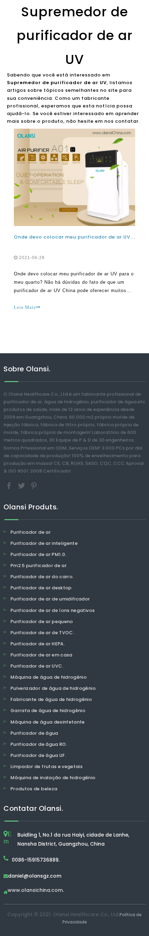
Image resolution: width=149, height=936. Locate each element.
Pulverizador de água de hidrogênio (53, 688)
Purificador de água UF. (38, 755)
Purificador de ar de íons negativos (52, 610)
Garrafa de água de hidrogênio (47, 710)
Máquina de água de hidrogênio (48, 677)
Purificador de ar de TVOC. (42, 632)
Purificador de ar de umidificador (50, 599)
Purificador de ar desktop (41, 587)
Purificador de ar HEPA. (37, 643)
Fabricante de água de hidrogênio (51, 699)
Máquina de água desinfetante (47, 722)
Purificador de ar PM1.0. (38, 554)
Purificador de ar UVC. (36, 666)
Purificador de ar (30, 532)
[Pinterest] (34, 485)
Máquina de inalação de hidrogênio (53, 777)
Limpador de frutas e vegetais (46, 766)
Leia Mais (25, 307)
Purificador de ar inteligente (44, 543)
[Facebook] (9, 485)
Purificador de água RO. (38, 744)
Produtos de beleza (33, 788)
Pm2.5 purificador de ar (38, 565)
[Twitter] (22, 485)
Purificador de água (34, 733)
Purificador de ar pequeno (41, 621)
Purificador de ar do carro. (41, 576)
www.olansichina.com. (36, 891)
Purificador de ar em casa (41, 655)
